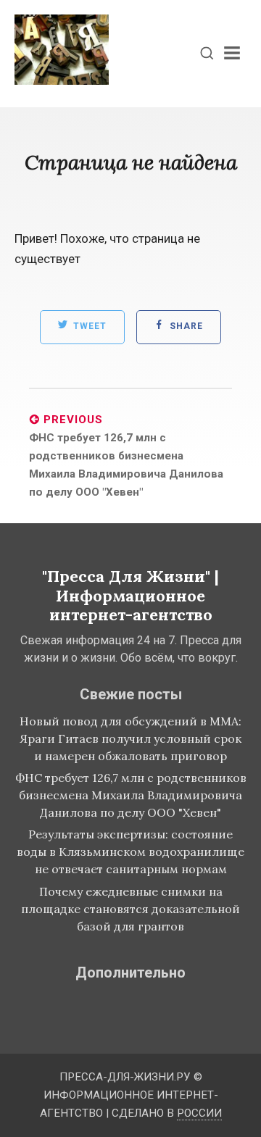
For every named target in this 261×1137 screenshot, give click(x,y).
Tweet (88, 327)
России (199, 1113)
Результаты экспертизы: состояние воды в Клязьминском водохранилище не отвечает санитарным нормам (130, 851)
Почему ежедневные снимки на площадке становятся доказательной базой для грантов (130, 908)
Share (185, 327)
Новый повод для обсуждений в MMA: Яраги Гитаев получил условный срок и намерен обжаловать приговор (130, 738)
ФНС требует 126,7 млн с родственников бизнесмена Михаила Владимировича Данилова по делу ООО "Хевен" (130, 795)
